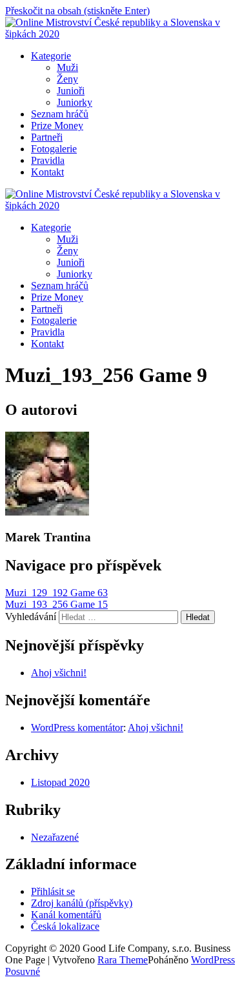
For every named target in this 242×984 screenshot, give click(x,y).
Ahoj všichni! (58, 672)
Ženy (67, 79)
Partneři (47, 137)
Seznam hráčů (59, 113)
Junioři (71, 90)
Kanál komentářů (66, 914)
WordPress (213, 959)
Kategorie (51, 55)
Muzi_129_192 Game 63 (56, 592)
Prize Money (57, 125)
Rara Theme (122, 959)
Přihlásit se (53, 891)
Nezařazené (55, 837)
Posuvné (22, 971)
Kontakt (47, 171)
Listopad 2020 (60, 782)
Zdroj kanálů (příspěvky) (81, 903)
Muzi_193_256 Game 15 (56, 604)
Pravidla (48, 160)
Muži (67, 67)
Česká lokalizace (65, 926)
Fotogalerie (54, 148)
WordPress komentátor (77, 727)
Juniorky (74, 102)
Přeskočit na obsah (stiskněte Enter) (77, 10)
